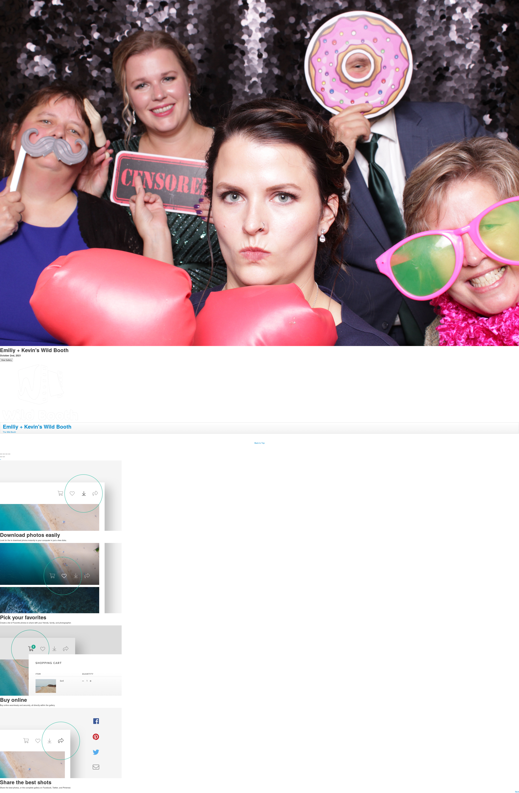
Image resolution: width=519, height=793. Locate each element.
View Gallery (6, 360)
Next (517, 791)
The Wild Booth (9, 432)
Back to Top (259, 443)
